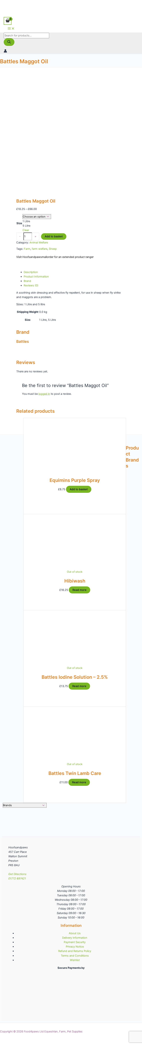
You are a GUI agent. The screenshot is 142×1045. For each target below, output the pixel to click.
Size (19, 223)
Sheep (53, 248)
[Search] (9, 42)
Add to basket (54, 236)
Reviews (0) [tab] (31, 285)
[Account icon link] (5, 51)
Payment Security (75, 942)
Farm (27, 248)
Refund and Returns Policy (74, 951)
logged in (44, 394)
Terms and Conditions (75, 955)
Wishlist (75, 960)
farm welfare (39, 248)
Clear (26, 230)
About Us (75, 933)
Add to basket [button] (79, 489)
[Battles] (30, 265)
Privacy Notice (75, 946)
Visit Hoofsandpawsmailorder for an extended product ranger (55, 257)
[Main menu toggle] (11, 29)
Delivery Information (74, 937)
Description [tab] (31, 272)
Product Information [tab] (36, 276)
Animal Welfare (38, 242)
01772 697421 (17, 878)
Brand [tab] (27, 281)
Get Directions (17, 874)
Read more (79, 590)
